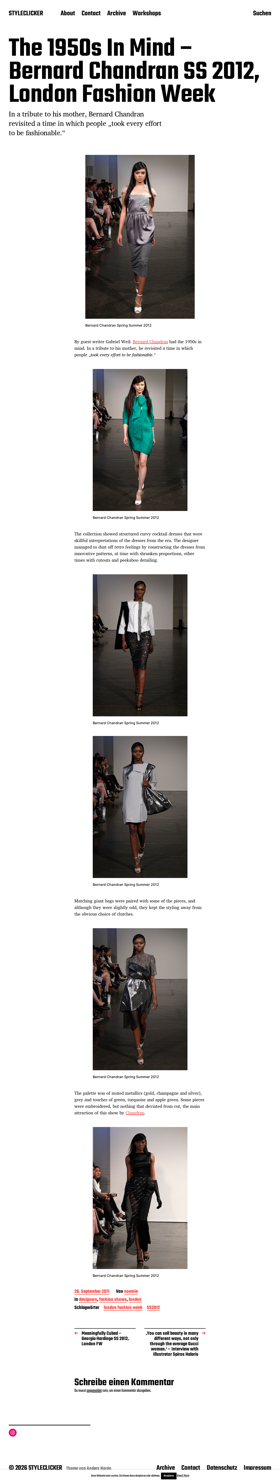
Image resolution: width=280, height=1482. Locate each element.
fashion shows (113, 1300)
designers (88, 1300)
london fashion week (123, 1308)
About (68, 13)
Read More (183, 1475)
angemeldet (94, 1391)
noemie (131, 1292)
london (135, 1300)
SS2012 (153, 1308)
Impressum (257, 1468)
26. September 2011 (91, 1292)
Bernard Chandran (150, 341)
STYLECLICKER (26, 13)
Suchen (262, 13)
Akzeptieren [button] (169, 1476)
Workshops (147, 13)
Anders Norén (99, 1468)
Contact (91, 13)
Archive (116, 13)
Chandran (135, 1112)
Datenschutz (222, 1468)
